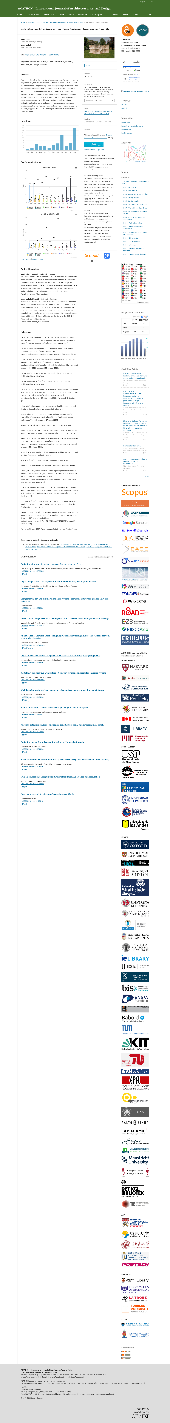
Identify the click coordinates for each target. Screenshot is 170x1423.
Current (61, 15)
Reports (125, 15)
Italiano (124, 105)
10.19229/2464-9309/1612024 (32, 608)
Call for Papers (96, 15)
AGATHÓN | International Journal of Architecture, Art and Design (64, 8)
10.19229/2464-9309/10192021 (33, 749)
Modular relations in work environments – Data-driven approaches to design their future (62, 690)
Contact (135, 15)
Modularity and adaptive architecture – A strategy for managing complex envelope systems (63, 673)
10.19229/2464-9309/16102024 (33, 645)
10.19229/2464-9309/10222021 (33, 766)
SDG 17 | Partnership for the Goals (134, 254)
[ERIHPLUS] (135, 644)
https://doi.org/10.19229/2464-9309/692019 (42, 55)
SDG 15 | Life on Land (130, 245)
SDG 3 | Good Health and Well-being (135, 194)
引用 (124, 323)
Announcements (111, 15)
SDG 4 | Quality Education (131, 197)
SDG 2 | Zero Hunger (130, 191)
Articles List (82, 15)
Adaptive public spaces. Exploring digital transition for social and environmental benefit (62, 725)
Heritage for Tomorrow (132, 446)
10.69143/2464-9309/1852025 (32, 571)
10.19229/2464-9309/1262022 (32, 732)
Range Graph (37, 259)
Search (148, 15)
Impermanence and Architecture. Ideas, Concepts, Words (47, 794)
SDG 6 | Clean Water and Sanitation (135, 204)
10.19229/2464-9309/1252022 (32, 714)
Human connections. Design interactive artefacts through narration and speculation (60, 777)
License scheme (89, 150)
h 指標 (125, 327)
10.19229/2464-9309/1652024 (32, 625)
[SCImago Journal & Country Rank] (135, 91)
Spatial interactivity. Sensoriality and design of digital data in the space (54, 707)
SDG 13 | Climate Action (131, 238)
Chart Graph (26, 259)
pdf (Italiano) (28, 648)
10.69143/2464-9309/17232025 (33, 588)
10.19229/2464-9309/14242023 (33, 697)
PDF (25, 591)
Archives (71, 15)
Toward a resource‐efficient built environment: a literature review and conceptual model (135, 375)
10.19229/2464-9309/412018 (32, 801)
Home (19, 15)
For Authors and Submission (132, 126)
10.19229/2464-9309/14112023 (33, 680)
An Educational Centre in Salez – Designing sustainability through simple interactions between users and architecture (65, 637)
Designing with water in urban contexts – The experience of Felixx (52, 564)
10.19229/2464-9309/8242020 (32, 784)
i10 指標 (126, 332)
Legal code (100, 150)
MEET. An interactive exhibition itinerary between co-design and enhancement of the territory (65, 759)
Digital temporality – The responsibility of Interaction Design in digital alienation (59, 581)
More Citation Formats (94, 100)
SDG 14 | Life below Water (131, 241)
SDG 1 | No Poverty (129, 187)
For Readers (126, 122)
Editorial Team (48, 15)
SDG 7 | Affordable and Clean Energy (135, 208)
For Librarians (126, 133)
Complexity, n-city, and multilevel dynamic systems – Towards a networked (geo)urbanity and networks (64, 600)
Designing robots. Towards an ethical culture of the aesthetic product (53, 742)
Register (143, 2)
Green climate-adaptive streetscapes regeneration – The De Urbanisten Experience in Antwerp (64, 618)
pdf (89, 65)
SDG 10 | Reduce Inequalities (132, 223)
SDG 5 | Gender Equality (131, 201)
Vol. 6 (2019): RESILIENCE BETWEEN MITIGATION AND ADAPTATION (60, 22)
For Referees (126, 129)
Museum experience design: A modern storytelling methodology (135, 461)
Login (151, 2)
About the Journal (32, 15)
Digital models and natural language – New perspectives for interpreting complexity (60, 655)
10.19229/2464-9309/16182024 (33, 662)
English (124, 108)
